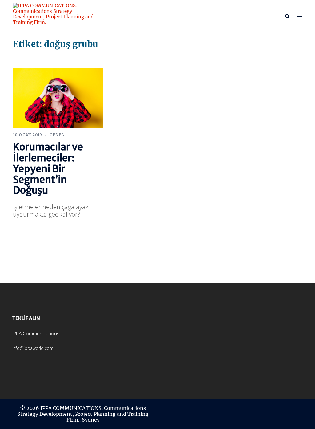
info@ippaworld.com (33, 348)
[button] (287, 16)
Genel (57, 134)
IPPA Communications (35, 333)
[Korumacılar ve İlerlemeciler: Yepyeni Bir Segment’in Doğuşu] (58, 97)
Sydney (91, 420)
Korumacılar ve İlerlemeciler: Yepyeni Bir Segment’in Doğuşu (48, 168)
